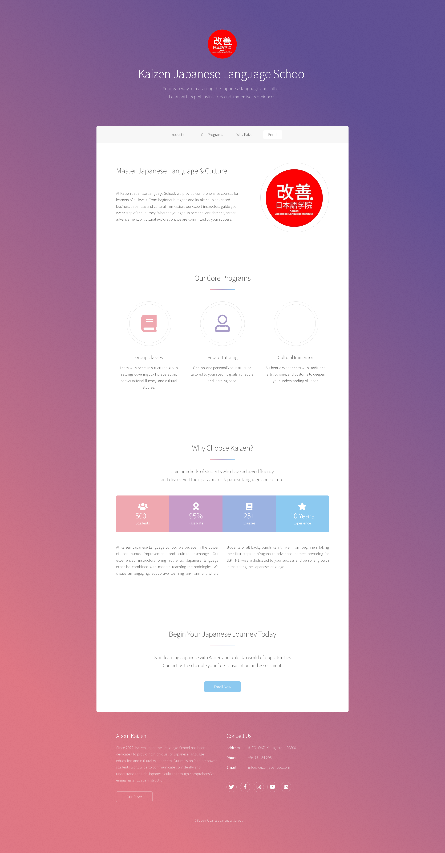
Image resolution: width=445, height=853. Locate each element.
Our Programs (212, 134)
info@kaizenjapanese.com (269, 767)
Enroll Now (222, 686)
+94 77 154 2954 (261, 757)
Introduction (178, 134)
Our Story (134, 796)
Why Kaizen (245, 134)
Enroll (272, 134)
